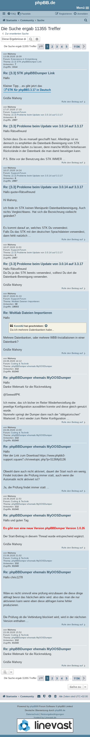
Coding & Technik (20, 363)
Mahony (12, 54)
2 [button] (52, 46)
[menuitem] (11, 13)
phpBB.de (60, 710)
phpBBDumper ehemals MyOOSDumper (32, 366)
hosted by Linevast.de (45, 717)
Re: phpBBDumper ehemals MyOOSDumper (37, 377)
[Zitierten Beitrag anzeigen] (46, 326)
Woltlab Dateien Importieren (26, 301)
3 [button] (57, 46)
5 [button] (66, 46)
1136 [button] (77, 46)
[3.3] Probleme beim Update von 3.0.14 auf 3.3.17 (37, 115)
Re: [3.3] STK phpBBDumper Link (29, 73)
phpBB (33, 706)
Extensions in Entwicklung (24, 59)
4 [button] (61, 46)
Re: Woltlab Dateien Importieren (27, 313)
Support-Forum (18, 112)
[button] (41, 46)
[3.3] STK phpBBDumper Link (27, 61)
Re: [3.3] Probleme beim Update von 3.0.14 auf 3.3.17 (43, 126)
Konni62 (19, 326)
